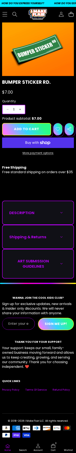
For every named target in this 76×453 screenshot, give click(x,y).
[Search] (14, 14)
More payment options (38, 153)
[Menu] (5, 14)
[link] (68, 448)
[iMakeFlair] (38, 14)
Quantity (9, 101)
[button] (71, 14)
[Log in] (61, 14)
